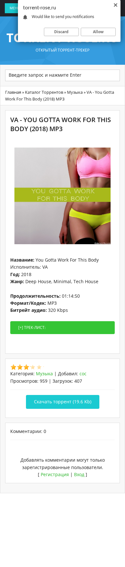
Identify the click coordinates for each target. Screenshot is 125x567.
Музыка (75, 92)
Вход (79, 474)
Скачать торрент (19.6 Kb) (62, 402)
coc (83, 373)
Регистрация (55, 474)
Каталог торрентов (44, 92)
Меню (15, 7)
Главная (13, 92)
